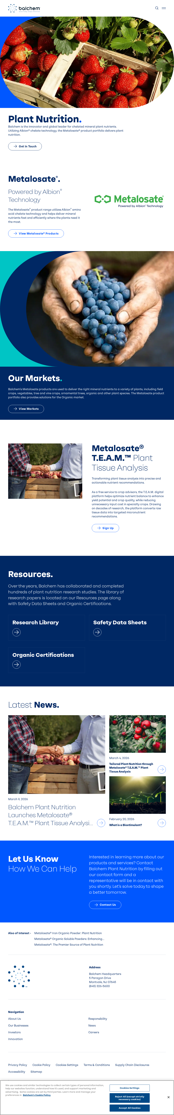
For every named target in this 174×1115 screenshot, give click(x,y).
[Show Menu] (164, 8)
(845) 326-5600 (99, 986)
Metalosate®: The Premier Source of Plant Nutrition (68, 944)
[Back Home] (24, 8)
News (92, 1025)
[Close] (168, 1097)
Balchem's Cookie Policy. (37, 1095)
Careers (93, 1032)
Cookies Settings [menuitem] (67, 1065)
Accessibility (16, 1071)
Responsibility (97, 1018)
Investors (14, 1032)
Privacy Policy (17, 1065)
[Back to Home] (19, 976)
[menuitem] (47, 1019)
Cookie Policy (41, 1065)
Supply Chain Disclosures (132, 1065)
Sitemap (36, 1071)
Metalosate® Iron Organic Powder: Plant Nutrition (68, 933)
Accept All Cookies (130, 1108)
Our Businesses (18, 1025)
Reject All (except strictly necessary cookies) (129, 1098)
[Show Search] (157, 8)
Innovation (15, 1039)
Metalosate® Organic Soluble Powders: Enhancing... (69, 939)
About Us (14, 1018)
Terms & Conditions (97, 1065)
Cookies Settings (129, 1088)
